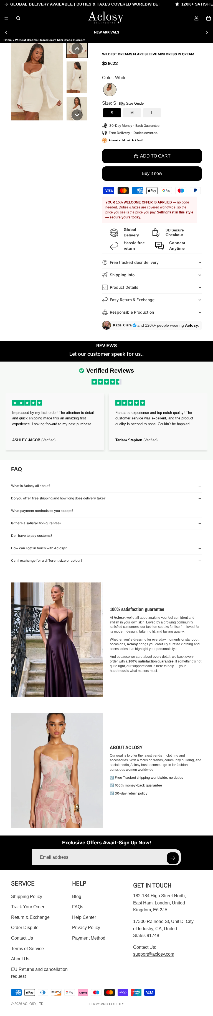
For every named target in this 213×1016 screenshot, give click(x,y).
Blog (76, 896)
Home (8, 40)
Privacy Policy (86, 927)
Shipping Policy (26, 896)
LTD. (40, 1004)
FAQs (77, 906)
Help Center (84, 917)
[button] (77, 48)
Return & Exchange (30, 917)
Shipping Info (122, 274)
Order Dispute (25, 927)
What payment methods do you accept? (42, 511)
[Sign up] (173, 858)
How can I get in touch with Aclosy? (39, 548)
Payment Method (88, 938)
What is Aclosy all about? (30, 486)
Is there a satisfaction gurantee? (36, 523)
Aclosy (29, 1004)
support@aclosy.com (153, 954)
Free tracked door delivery (135, 262)
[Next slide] (207, 32)
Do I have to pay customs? (31, 535)
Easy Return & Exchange (132, 299)
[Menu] (6, 18)
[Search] (18, 18)
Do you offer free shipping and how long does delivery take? (58, 498)
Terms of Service (27, 948)
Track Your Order (27, 906)
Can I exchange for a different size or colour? (46, 560)
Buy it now (152, 173)
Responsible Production (132, 312)
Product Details (124, 287)
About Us (20, 958)
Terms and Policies (106, 1004)
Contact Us (22, 938)
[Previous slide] (6, 32)
